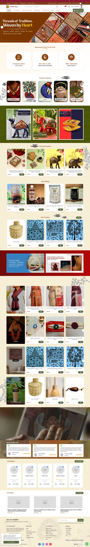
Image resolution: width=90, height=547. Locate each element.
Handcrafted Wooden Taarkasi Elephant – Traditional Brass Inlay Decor (74, 171)
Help (47, 539)
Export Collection (26, 10)
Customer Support (31, 3)
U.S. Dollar (15, 3)
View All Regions (79, 461)
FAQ (66, 535)
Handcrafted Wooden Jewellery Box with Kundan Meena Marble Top (16, 171)
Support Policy (49, 532)
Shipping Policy (49, 537)
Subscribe (80, 520)
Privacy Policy (49, 528)
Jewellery (28, 535)
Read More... (10, 512)
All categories (16, 10)
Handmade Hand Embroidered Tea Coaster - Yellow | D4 (36, 171)
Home (9, 10)
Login (72, 6)
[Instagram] (47, 544)
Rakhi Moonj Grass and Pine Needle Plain (55, 339)
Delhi (76, 475)
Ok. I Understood (11, 542)
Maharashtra (45, 475)
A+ (77, 3)
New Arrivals (37, 10)
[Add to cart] (21, 174)
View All (78, 217)
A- (73, 3)
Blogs (52, 10)
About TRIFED (68, 528)
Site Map (69, 3)
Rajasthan (14, 475)
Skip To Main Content (52, 3)
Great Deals (46, 10)
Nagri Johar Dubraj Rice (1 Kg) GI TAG (55, 205)
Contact (58, 10)
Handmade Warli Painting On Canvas (35, 241)
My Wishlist (68, 532)
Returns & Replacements (51, 535)
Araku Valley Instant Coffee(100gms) (74, 205)
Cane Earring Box (16, 241)
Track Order (68, 533)
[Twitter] (43, 544)
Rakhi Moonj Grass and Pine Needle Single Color (74, 339)
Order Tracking (23, 3)
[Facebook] (39, 544)
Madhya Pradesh (29, 475)
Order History (68, 530)
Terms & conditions (49, 533)
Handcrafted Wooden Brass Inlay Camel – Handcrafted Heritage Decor (55, 171)
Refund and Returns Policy (51, 530)
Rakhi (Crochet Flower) (35, 338)
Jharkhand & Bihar (60, 475)
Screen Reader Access (62, 3)
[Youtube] (50, 544)
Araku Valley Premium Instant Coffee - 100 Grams (16, 206)
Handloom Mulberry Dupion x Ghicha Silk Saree (74, 308)
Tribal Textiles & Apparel (31, 532)
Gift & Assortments (30, 537)
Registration (77, 6)
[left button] (2, 27)
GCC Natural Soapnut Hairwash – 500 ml (35, 206)
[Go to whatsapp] (86, 544)
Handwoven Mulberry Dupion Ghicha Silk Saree (55, 308)
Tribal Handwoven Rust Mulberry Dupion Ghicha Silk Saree (35, 308)
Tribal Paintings (29, 533)
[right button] (88, 27)
